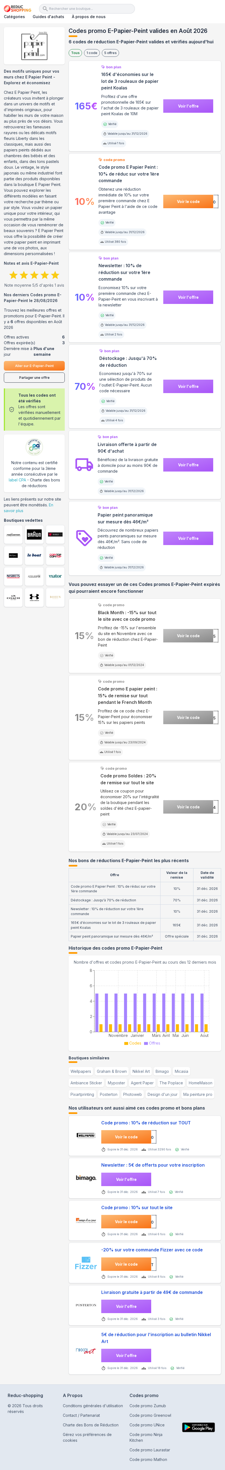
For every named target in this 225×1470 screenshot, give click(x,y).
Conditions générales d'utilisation (93, 1405)
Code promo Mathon (148, 1459)
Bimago (162, 1071)
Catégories (14, 16)
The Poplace (171, 1082)
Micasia (181, 1071)
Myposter (116, 1082)
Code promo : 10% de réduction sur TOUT (146, 1122)
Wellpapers (81, 1071)
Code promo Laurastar (150, 1450)
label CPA (17, 480)
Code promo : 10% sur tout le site (137, 1207)
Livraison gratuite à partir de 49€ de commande (152, 1292)
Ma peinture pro (197, 1094)
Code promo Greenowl (150, 1415)
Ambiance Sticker (86, 1082)
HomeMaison (200, 1082)
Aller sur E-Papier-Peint (34, 366)
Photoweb (132, 1094)
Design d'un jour (163, 1094)
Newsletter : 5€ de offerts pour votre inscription (153, 1165)
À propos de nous (89, 16)
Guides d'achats (48, 16)
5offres (110, 53)
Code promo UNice (147, 1425)
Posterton (108, 1094)
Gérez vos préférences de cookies (87, 1437)
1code (91, 53)
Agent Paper (142, 1082)
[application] (144, 1006)
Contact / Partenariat (81, 1415)
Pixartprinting (82, 1094)
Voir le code (188, 201)
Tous (75, 53)
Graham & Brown (112, 1071)
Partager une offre (34, 378)
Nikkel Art (141, 1071)
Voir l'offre (188, 106)
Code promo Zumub (148, 1405)
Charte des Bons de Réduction (91, 1425)
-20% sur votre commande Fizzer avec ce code (152, 1249)
